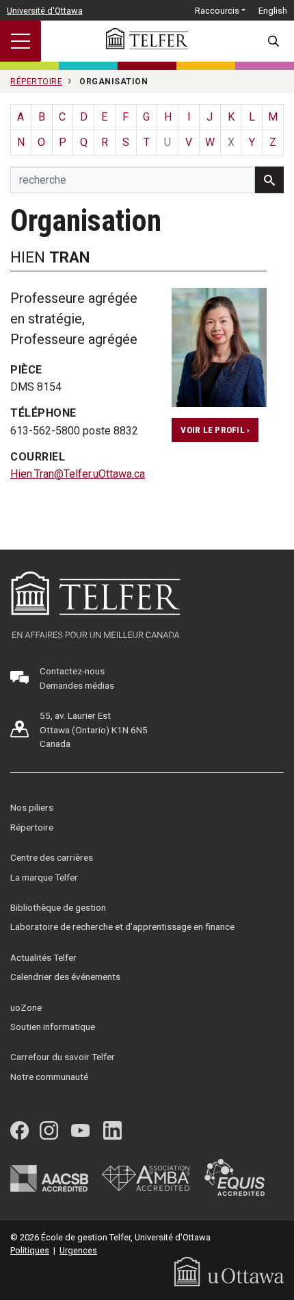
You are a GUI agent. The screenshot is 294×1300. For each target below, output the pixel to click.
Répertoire (31, 827)
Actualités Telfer (43, 957)
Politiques (29, 1250)
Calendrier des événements (65, 976)
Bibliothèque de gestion (58, 907)
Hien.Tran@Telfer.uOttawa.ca (77, 473)
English (272, 10)
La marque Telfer (44, 877)
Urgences (78, 1250)
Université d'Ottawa (45, 10)
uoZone (26, 1007)
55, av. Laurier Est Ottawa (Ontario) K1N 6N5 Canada (94, 729)
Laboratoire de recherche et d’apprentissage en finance (122, 926)
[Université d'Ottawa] (229, 1271)
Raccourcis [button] (217, 10)
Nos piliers (31, 807)
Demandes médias (77, 685)
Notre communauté (49, 1076)
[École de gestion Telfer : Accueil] (147, 38)
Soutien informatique (52, 1026)
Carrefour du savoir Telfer (62, 1056)
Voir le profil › (215, 429)
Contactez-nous (72, 670)
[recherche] (269, 180)
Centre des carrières (51, 857)
